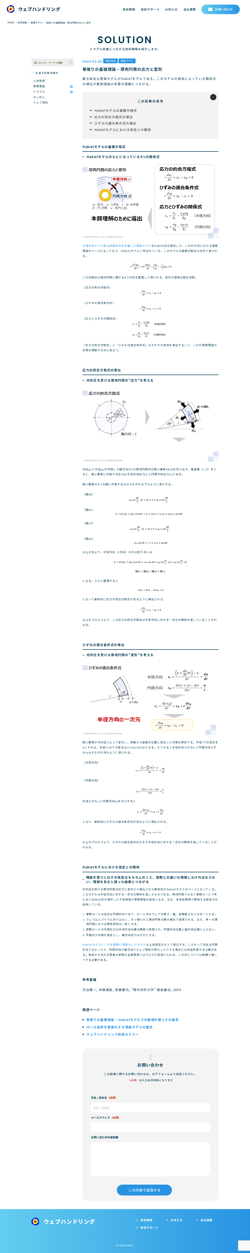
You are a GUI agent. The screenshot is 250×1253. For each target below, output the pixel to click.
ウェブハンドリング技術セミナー (112, 1034)
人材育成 (39, 81)
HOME (10, 22)
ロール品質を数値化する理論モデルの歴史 (119, 1027)
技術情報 (129, 9)
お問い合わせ (224, 9)
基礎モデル (37, 22)
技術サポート (150, 9)
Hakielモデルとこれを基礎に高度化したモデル (114, 944)
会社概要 (189, 9)
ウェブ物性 (40, 102)
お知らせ (171, 9)
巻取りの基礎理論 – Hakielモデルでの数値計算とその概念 (132, 1019)
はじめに (39, 97)
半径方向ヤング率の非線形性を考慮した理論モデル (116, 246)
